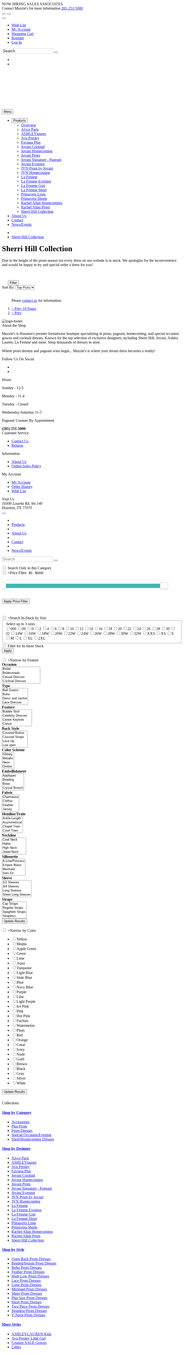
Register (18, 38)
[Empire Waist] (13, 865)
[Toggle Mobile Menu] (4, 513)
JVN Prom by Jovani (27, 1197)
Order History (22, 487)
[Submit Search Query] (56, 560)
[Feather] (10, 805)
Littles (16, 1347)
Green (21, 953)
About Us (19, 462)
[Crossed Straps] (14, 737)
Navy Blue (25, 987)
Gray (20, 1073)
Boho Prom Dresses (27, 1268)
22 (129, 629)
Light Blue (25, 973)
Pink (20, 1011)
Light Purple (26, 1001)
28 (158, 629)
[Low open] (14, 745)
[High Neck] (14, 848)
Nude (21, 1054)
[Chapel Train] (12, 827)
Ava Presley (21, 1167)
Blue (20, 982)
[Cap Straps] (14, 904)
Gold (20, 1059)
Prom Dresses (22, 1131)
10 (72, 629)
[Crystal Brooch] (13, 788)
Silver (21, 1078)
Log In (17, 42)
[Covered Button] (14, 733)
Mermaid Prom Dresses (29, 1289)
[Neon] (8, 763)
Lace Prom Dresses (26, 1280)
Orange (22, 1040)
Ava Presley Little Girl (29, 1338)
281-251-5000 (72, 8)
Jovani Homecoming (27, 1180)
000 (13, 629)
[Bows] (13, 784)
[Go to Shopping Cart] (4, 14)
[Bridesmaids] (21, 673)
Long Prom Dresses (26, 1285)
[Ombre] (8, 767)
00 (24, 629)
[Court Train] (12, 831)
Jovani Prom (21, 1184)
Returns (17, 445)
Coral (21, 1045)
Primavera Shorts (24, 1227)
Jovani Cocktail (23, 1175)
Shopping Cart (23, 34)
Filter (13, 283)
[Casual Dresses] (21, 677)
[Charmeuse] (10, 797)
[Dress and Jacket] (15, 698)
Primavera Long (24, 1223)
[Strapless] (14, 916)
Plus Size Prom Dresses (29, 1298)
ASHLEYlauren (24, 1162)
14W (19, 633)
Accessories (20, 1122)
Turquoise (24, 968)
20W (58, 633)
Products (18, 525)
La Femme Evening (26, 1210)
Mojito (22, 944)
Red (20, 1035)
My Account (21, 29)
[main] (92, 279)
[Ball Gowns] (15, 690)
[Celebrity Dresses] (17, 716)
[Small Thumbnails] (4, 275)
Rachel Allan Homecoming (32, 1232)
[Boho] (15, 694)
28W (111, 633)
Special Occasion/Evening (31, 1135)
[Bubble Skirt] (17, 712)
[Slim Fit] (13, 873)
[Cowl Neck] (14, 840)
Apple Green (26, 949)
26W (98, 633)
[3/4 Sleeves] (16, 887)
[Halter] (14, 844)
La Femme (20, 1206)
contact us (29, 300)
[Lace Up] (14, 741)
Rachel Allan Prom (26, 1236)
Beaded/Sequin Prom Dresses (34, 1263)
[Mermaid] (13, 869)
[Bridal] (21, 669)
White (21, 1083)
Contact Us (20, 441)
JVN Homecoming (26, 1201)
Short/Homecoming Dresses (33, 1139)
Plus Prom (19, 1126)
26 (148, 629)
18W (45, 633)
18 (110, 629)
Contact (17, 542)
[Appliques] (13, 776)
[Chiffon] (10, 801)
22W (71, 633)
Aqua (21, 963)
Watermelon (26, 1025)
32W (137, 633)
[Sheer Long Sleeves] (16, 895)
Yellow (22, 939)
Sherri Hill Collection (28, 237)
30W (124, 633)
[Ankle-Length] (12, 818)
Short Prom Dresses (26, 1302)
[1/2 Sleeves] (16, 882)
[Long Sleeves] (16, 891)
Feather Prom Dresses (28, 1272)
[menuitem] (97, 25)
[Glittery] (8, 754)
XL (30, 638)
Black (21, 1069)
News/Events (22, 550)
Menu (8, 111)
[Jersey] (10, 809)
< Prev (17, 313)
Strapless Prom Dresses (29, 1311)
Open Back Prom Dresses (31, 1259)
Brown (22, 1064)
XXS (151, 633)
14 (91, 629)
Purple (21, 992)
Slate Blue (24, 977)
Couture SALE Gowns (29, 1343)
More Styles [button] (11, 1324)
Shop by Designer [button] (16, 1149)
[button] (20, 120)
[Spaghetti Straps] (14, 912)
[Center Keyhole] (17, 720)
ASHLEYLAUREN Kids (31, 1334)
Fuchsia (22, 1021)
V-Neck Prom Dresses (28, 1315)
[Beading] (13, 780)
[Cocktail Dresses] (21, 681)
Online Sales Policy (26, 466)
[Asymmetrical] (12, 822)
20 (120, 629)
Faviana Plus (21, 1171)
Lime (20, 958)
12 (81, 629)
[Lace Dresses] (15, 703)
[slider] (164, 585)
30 (168, 629)
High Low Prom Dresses (30, 1276)
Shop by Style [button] (13, 1250)
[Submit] (56, 52)
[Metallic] (8, 758)
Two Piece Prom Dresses (30, 1306)
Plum (20, 1030)
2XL (42, 638)
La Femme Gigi (23, 1214)
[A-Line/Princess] (13, 861)
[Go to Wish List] (9, 14)
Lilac (20, 997)
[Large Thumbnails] (8, 275)
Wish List (19, 25)
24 (139, 629)
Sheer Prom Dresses (27, 1293)
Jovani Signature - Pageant (32, 1188)
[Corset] (17, 724)
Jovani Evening (23, 1193)
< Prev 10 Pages (24, 309)
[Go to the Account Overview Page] (4, 18)
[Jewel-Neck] (14, 852)
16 (101, 629)
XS (163, 633)
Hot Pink (23, 1016)
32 (8, 633)
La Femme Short (24, 1219)
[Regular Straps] (14, 908)
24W (85, 633)
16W (32, 633)
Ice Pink (23, 1006)
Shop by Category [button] (16, 1113)
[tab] (92, 1113)
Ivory (21, 1049)
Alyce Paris (20, 1158)
